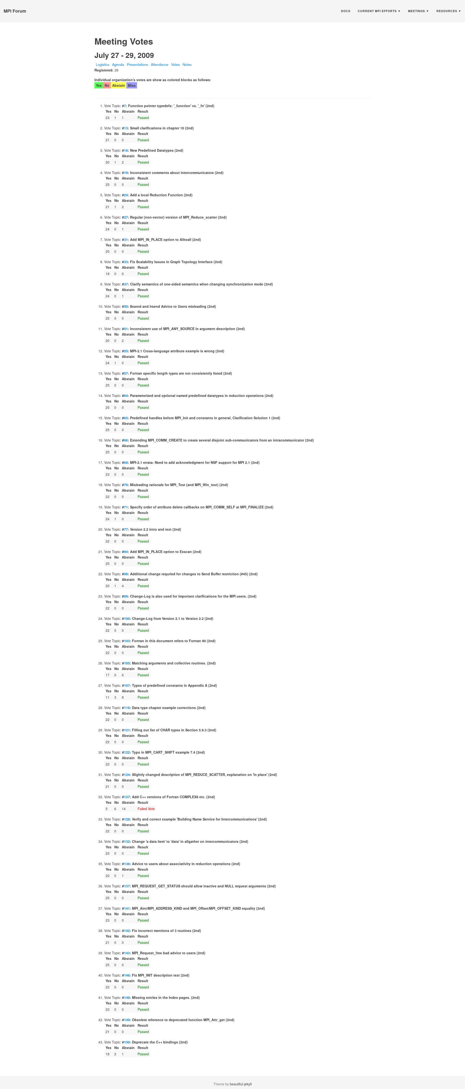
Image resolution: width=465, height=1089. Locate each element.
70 (126, 484)
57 (126, 373)
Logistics (102, 64)
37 (126, 284)
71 (126, 507)
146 (127, 975)
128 (127, 819)
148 (127, 997)
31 (126, 239)
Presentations (137, 64)
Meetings (416, 11)
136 (127, 863)
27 (126, 217)
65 (126, 417)
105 (127, 663)
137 (127, 886)
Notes (187, 64)
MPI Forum (15, 11)
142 (127, 930)
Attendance (159, 64)
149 (127, 1019)
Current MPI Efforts (377, 11)
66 (126, 440)
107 (127, 685)
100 (127, 618)
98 (126, 573)
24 (126, 194)
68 (126, 462)
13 (126, 128)
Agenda (118, 64)
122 (127, 752)
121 (127, 729)
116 (127, 707)
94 (126, 551)
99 (126, 596)
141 (127, 908)
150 (127, 1042)
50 (126, 306)
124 (127, 774)
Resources (446, 11)
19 (126, 172)
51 (126, 328)
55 (126, 350)
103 (127, 640)
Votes (175, 64)
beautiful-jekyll (241, 1083)
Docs (345, 11)
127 (127, 796)
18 (126, 150)
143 (127, 952)
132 (127, 841)
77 (126, 529)
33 (126, 261)
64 (126, 395)
